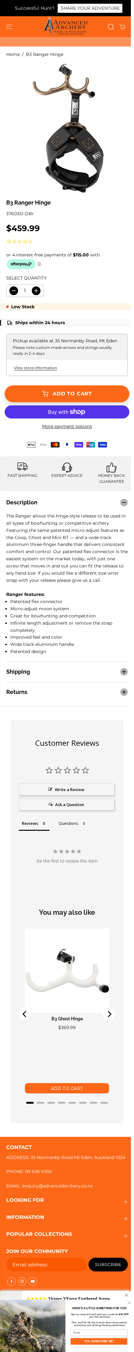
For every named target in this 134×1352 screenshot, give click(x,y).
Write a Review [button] (68, 786)
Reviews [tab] (30, 820)
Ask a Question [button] (68, 801)
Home (13, 54)
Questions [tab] (68, 820)
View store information (35, 367)
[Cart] (122, 26)
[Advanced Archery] (65, 26)
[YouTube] (32, 1285)
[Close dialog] (129, 1303)
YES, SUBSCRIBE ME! (98, 1341)
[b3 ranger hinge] (68, 127)
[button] (10, 26)
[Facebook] (11, 1285)
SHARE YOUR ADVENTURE (89, 8)
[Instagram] (22, 1285)
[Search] (111, 26)
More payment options (67, 426)
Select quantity (26, 278)
